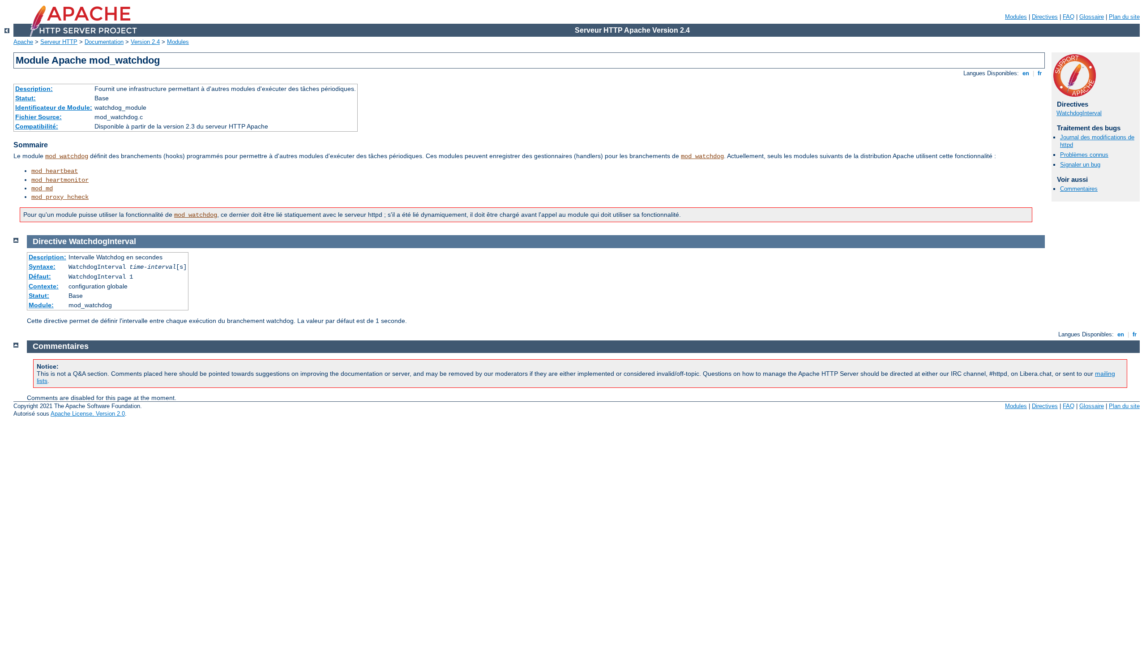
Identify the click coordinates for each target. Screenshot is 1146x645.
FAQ (1068, 16)
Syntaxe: (42, 266)
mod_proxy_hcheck (60, 197)
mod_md (42, 188)
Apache (23, 42)
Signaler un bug (1080, 164)
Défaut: (40, 276)
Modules (1016, 16)
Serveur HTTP (58, 42)
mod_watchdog (66, 156)
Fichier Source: (38, 116)
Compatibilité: (36, 126)
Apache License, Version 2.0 (88, 413)
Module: (41, 305)
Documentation (104, 42)
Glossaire (1091, 16)
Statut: (25, 98)
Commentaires (1079, 188)
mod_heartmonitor (60, 180)
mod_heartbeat (54, 171)
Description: (34, 88)
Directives (1045, 16)
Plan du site (1124, 16)
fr (1039, 73)
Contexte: (44, 286)
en (1026, 73)
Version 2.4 (145, 42)
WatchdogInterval (1079, 113)
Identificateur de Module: (53, 107)
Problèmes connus (1084, 154)
